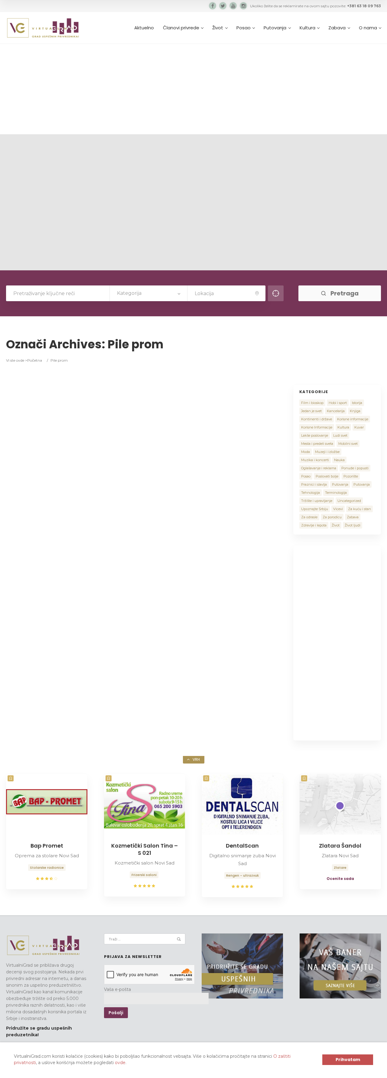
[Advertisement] (193, 89)
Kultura (307, 28)
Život (217, 28)
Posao (243, 28)
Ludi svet (340, 435)
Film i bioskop (312, 403)
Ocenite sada (340, 878)
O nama (368, 28)
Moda (305, 452)
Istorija (357, 403)
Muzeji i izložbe (327, 452)
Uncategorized (349, 501)
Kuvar (359, 427)
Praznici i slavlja (314, 484)
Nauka (339, 460)
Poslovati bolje (327, 476)
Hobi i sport (338, 403)
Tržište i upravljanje (316, 501)
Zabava (337, 28)
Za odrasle (309, 517)
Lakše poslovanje (314, 435)
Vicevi (338, 509)
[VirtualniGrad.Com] (43, 27)
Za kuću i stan (359, 509)
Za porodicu (332, 517)
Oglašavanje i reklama (318, 468)
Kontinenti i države (316, 419)
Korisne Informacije (316, 427)
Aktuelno (144, 28)
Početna (34, 360)
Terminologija (336, 492)
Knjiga (355, 411)
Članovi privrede (181, 28)
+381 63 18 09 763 (364, 6)
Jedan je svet (311, 411)
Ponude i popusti (355, 468)
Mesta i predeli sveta (317, 443)
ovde (120, 1062)
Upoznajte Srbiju (314, 509)
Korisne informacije (352, 419)
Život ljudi (352, 525)
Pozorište (350, 476)
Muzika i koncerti (315, 460)
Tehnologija (310, 492)
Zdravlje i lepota (314, 525)
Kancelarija (336, 411)
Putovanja (275, 28)
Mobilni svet (348, 443)
